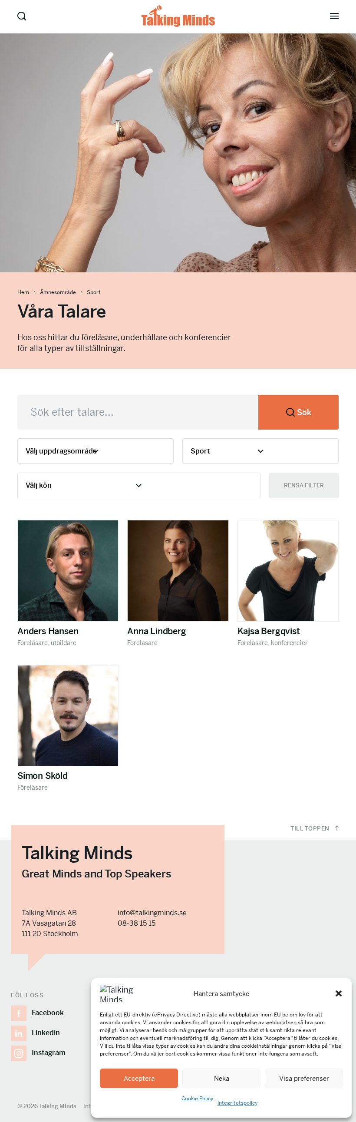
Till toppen (310, 828)
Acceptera (139, 1078)
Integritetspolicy (237, 1102)
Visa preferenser (304, 1078)
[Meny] (334, 16)
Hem (23, 292)
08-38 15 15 (136, 923)
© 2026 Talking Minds (46, 1106)
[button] (338, 993)
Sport (94, 292)
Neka (221, 1078)
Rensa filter (304, 485)
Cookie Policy (197, 1098)
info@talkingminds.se (152, 912)
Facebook (48, 1012)
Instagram (49, 1052)
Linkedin (46, 1032)
